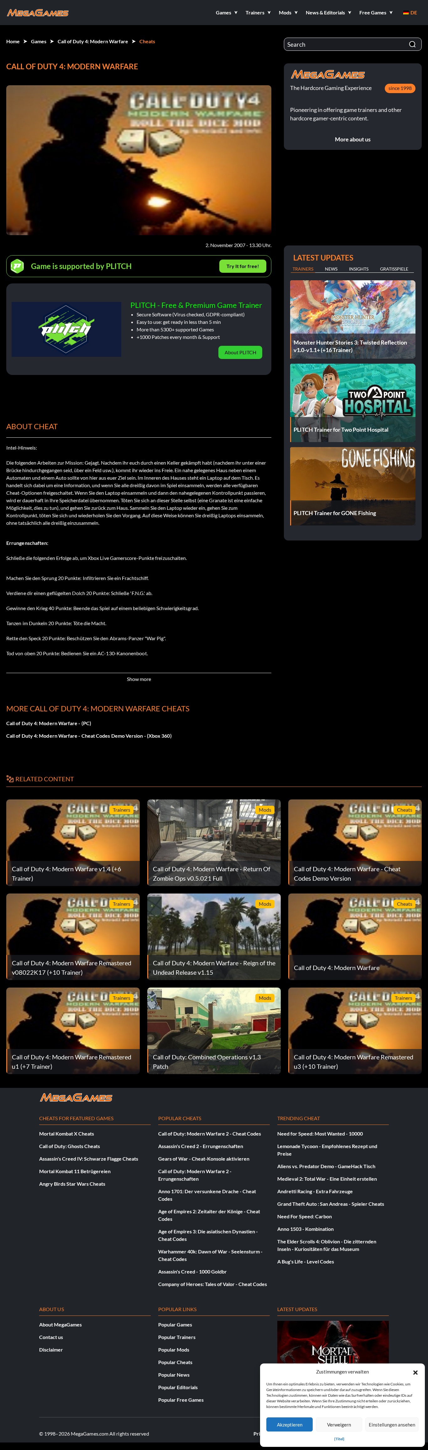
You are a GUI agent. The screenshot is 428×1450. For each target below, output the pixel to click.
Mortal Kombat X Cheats (66, 1133)
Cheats (147, 41)
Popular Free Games (181, 1400)
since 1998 (400, 88)
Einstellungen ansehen (392, 1424)
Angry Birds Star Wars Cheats (72, 1184)
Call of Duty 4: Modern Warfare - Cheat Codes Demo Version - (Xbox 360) (89, 736)
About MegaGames (60, 1324)
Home (13, 41)
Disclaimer (51, 1349)
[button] (415, 1371)
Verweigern (339, 1424)
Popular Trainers (177, 1337)
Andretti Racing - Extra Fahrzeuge (315, 1191)
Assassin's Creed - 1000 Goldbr (192, 1271)
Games (38, 41)
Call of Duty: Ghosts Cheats (69, 1146)
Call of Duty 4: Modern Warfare (93, 41)
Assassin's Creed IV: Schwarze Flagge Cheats (88, 1159)
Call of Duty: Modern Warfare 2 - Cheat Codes (209, 1133)
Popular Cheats (175, 1362)
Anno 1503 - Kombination (305, 1229)
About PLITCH (240, 352)
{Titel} (339, 1439)
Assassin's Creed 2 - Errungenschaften (200, 1146)
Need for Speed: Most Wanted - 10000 (320, 1133)
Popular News (174, 1375)
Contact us (51, 1337)
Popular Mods (173, 1349)
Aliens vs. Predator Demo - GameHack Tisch (326, 1166)
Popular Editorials (178, 1387)
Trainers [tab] (303, 269)
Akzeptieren (289, 1424)
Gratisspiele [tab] (394, 269)
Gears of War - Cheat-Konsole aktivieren (203, 1159)
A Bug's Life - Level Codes (305, 1261)
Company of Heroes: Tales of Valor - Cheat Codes (212, 1284)
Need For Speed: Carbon (304, 1216)
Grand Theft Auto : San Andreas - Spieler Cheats (330, 1204)
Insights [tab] (358, 269)
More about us (353, 139)
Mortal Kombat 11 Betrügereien (75, 1171)
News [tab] (331, 269)
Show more (139, 679)
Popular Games (175, 1324)
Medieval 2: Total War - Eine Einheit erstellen (327, 1179)
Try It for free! (243, 266)
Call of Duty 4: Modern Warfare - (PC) (48, 723)
